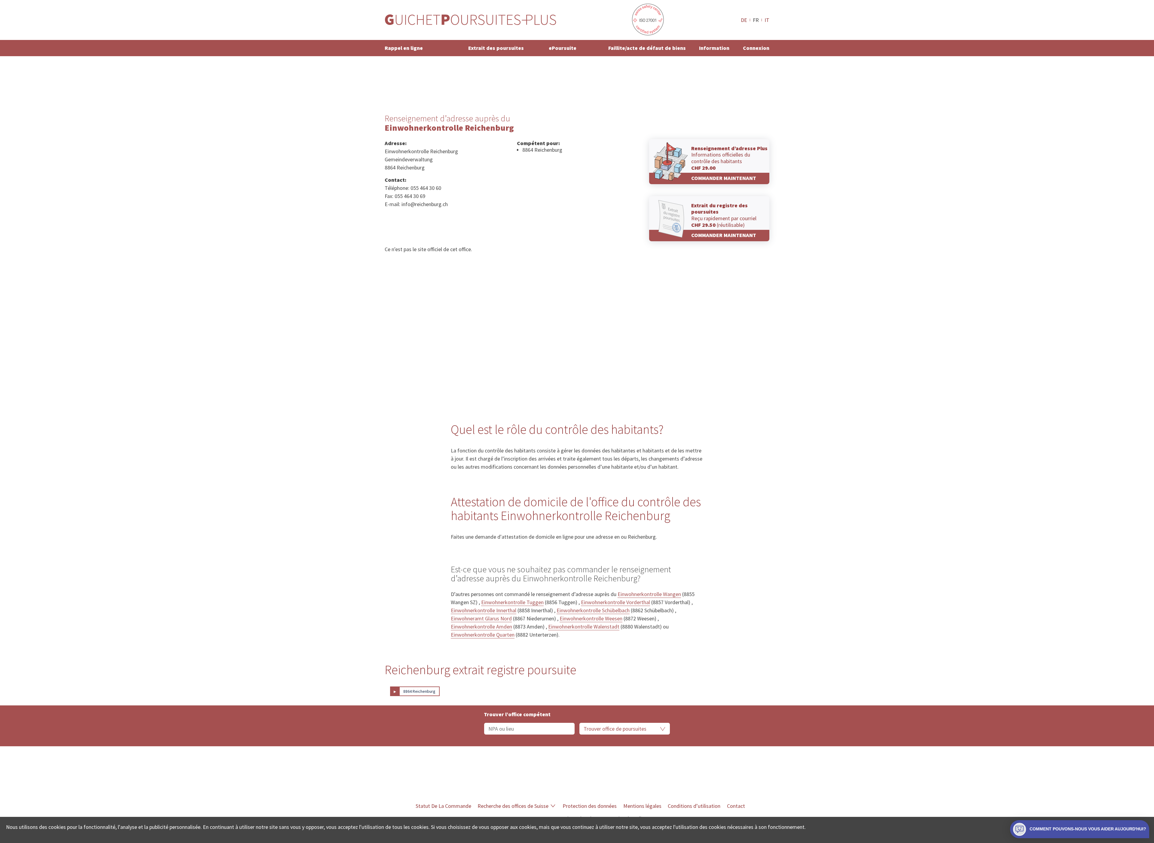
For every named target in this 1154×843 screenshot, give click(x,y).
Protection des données (590, 805)
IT (767, 19)
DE (744, 19)
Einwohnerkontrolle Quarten (482, 634)
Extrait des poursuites (496, 47)
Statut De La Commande (443, 805)
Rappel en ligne (404, 47)
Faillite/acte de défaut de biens (647, 47)
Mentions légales (642, 805)
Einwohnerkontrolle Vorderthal (615, 602)
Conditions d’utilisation (694, 805)
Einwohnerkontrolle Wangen (649, 594)
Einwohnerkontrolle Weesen (591, 618)
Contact (736, 805)
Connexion (756, 47)
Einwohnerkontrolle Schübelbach (593, 610)
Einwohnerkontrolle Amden (481, 626)
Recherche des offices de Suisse (513, 805)
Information (714, 47)
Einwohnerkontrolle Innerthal (483, 610)
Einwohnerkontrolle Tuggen (512, 602)
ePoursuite (562, 47)
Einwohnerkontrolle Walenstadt (583, 626)
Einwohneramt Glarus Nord (481, 618)
